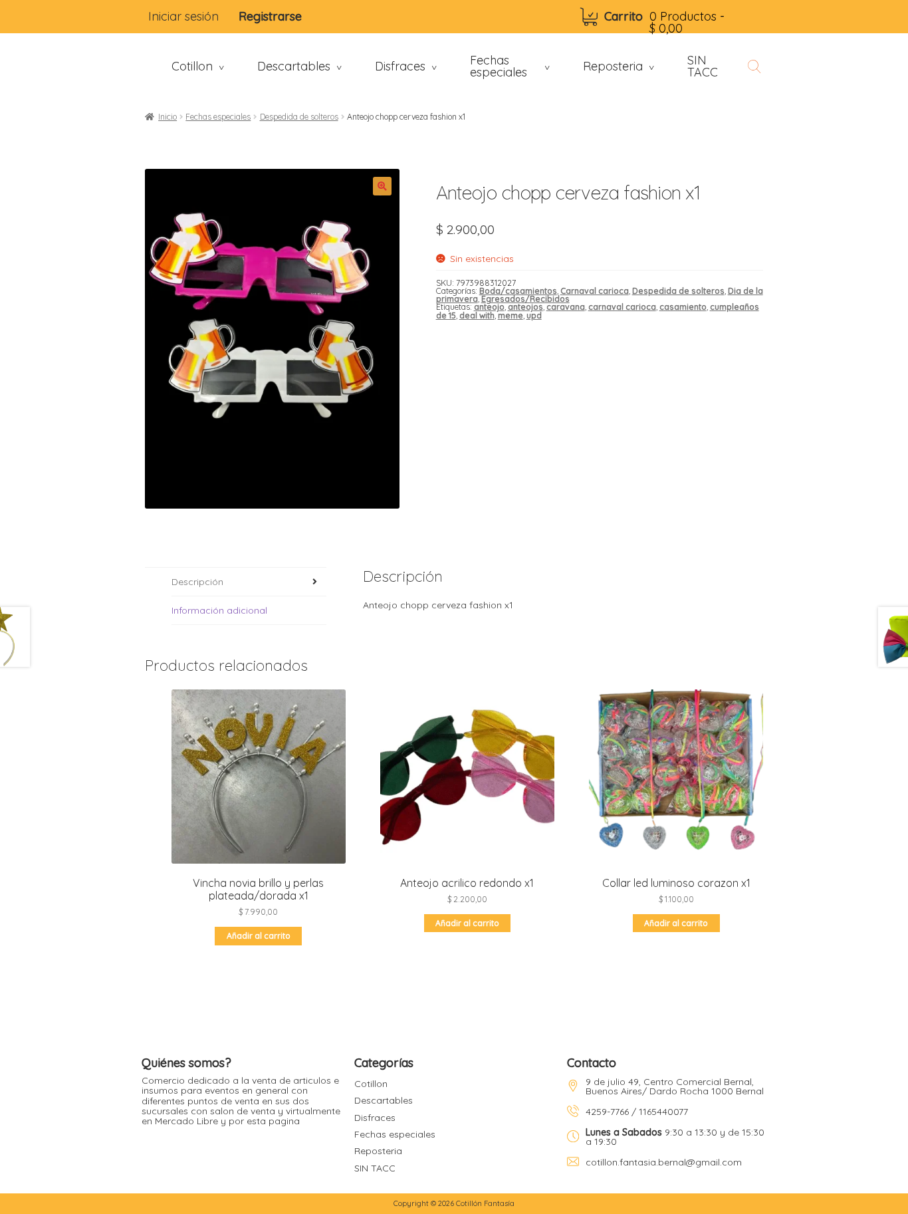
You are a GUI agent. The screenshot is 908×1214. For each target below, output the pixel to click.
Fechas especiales (218, 117)
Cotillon (371, 1084)
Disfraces (375, 1118)
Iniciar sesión (183, 16)
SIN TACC (375, 1168)
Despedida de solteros (299, 117)
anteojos (525, 307)
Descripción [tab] (197, 582)
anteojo (489, 307)
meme (510, 315)
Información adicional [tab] (219, 610)
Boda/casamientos (518, 291)
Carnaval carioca (594, 291)
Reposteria (378, 1151)
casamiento (683, 307)
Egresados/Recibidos (525, 299)
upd (534, 315)
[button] (382, 186)
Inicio (167, 117)
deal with (477, 315)
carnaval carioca (622, 307)
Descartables (383, 1100)
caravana (565, 307)
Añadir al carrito (258, 936)
